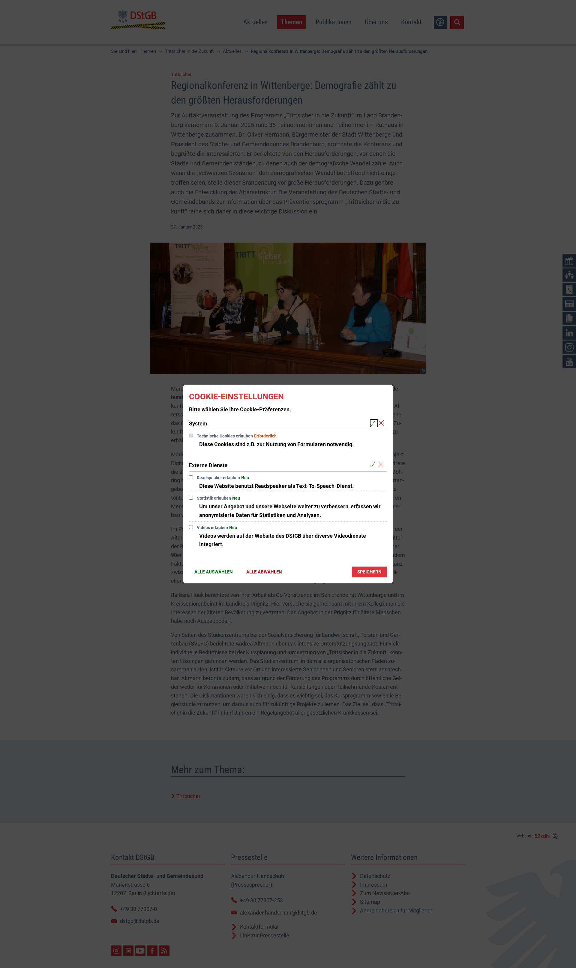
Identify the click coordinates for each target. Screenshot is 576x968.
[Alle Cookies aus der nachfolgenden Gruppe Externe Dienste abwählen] (382, 465)
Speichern (369, 572)
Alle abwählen (264, 572)
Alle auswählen (213, 572)
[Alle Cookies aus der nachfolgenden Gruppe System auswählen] (374, 423)
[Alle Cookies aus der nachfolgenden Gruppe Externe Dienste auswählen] (374, 465)
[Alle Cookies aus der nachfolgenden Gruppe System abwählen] (382, 423)
